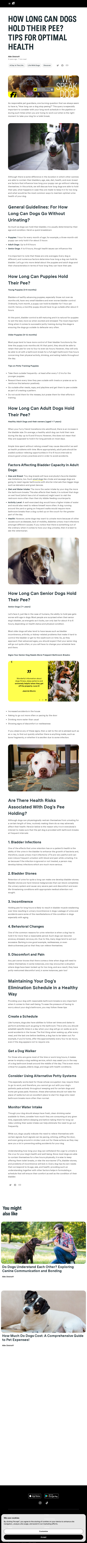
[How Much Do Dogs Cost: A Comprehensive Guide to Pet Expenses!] (43, 1312)
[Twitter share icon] (57, 65)
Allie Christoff (8, 1277)
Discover (47, 65)
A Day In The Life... (17, 65)
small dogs (38, 479)
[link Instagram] (40, 1503)
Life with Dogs (34, 65)
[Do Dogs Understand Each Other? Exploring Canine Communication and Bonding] (43, 1243)
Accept (43, 1537)
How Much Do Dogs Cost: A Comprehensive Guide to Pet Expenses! (42, 1338)
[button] (11, 683)
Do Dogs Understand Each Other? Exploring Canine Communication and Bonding (38, 1269)
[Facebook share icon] (62, 65)
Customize (43, 1531)
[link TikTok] (47, 1503)
